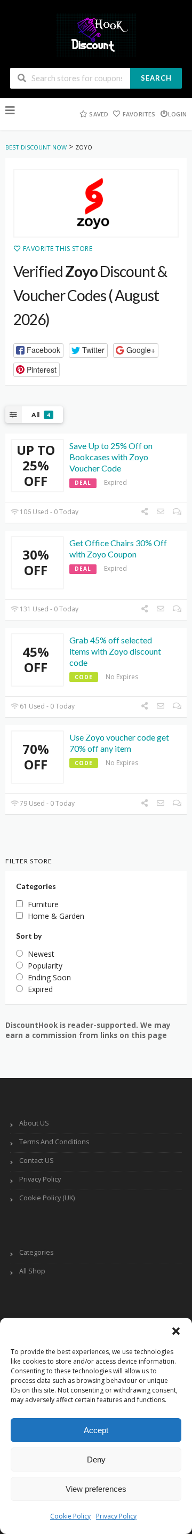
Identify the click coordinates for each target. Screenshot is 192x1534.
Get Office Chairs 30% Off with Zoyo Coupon (118, 548)
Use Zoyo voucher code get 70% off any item (119, 742)
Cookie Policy (70, 1516)
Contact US (36, 1160)
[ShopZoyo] (96, 203)
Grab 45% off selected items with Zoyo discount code (115, 651)
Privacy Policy (116, 1516)
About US (34, 1123)
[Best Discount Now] (96, 34)
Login (177, 114)
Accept (96, 1430)
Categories (36, 1252)
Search (156, 78)
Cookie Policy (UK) (47, 1197)
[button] (176, 1331)
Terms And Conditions (54, 1141)
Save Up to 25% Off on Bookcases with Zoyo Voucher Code (111, 456)
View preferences (96, 1488)
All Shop (32, 1271)
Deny (96, 1459)
